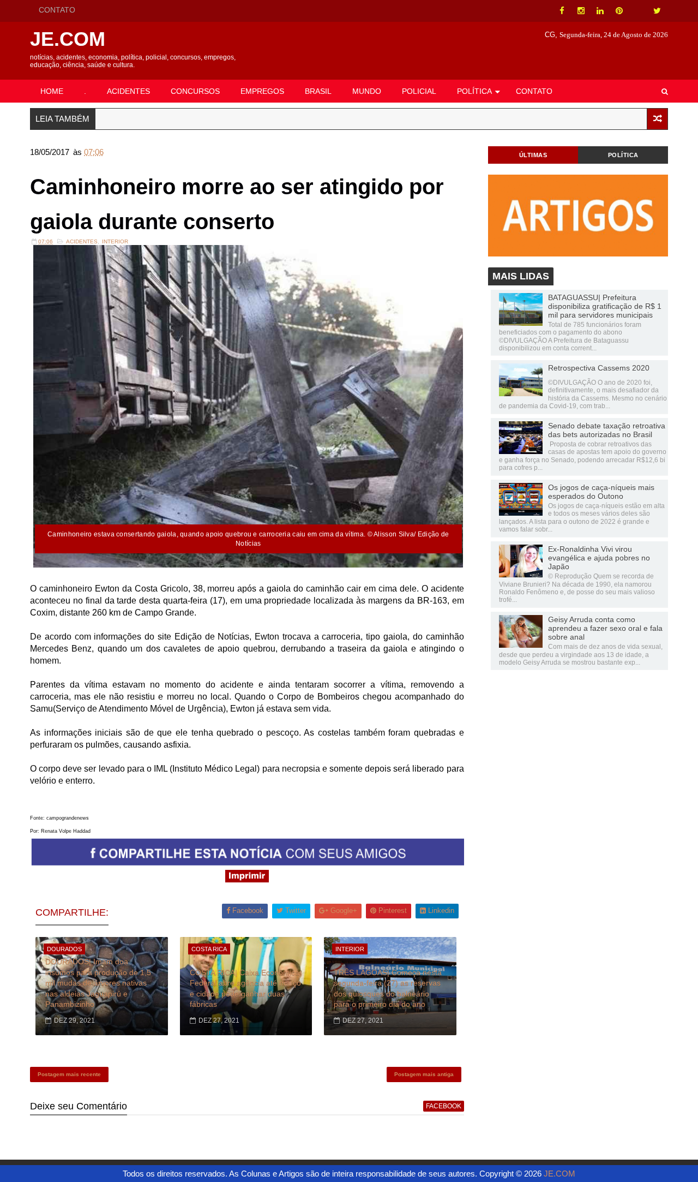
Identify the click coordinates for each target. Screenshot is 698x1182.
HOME (51, 91)
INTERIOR (115, 241)
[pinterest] (619, 11)
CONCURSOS (195, 91)
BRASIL (318, 91)
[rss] (638, 11)
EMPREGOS (262, 91)
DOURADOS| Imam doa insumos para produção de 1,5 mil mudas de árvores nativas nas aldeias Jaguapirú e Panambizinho (98, 982)
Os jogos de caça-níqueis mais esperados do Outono (601, 491)
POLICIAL (419, 91)
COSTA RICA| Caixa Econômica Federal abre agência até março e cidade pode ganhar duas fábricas (245, 988)
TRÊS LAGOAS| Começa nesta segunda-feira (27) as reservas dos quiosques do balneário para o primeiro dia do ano (388, 988)
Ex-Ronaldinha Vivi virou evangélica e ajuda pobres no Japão (599, 558)
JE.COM (67, 39)
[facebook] (561, 11)
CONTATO (57, 9)
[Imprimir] (247, 879)
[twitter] (657, 11)
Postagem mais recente (69, 1074)
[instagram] (581, 11)
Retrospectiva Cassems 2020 (598, 367)
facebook (443, 1106)
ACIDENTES (128, 91)
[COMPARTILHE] (248, 862)
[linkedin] (600, 11)
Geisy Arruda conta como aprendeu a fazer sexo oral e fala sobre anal (605, 628)
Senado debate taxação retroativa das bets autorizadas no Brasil (606, 430)
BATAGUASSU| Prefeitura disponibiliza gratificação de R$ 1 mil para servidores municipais (604, 306)
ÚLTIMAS (533, 155)
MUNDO (366, 91)
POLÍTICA (474, 91)
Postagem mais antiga (424, 1074)
